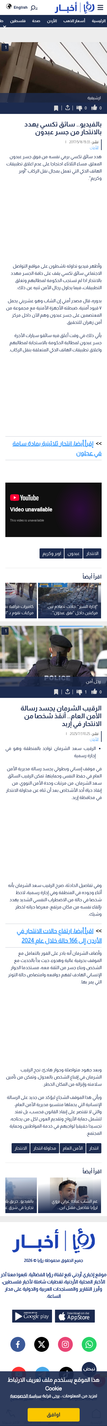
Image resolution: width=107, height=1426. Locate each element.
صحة (36, 21)
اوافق (53, 1415)
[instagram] (65, 1344)
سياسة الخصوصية (25, 1395)
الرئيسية (99, 21)
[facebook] (17, 1344)
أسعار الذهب (74, 21)
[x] (41, 1344)
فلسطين (18, 21)
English (21, 7)
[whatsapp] (89, 1344)
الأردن (52, 21)
